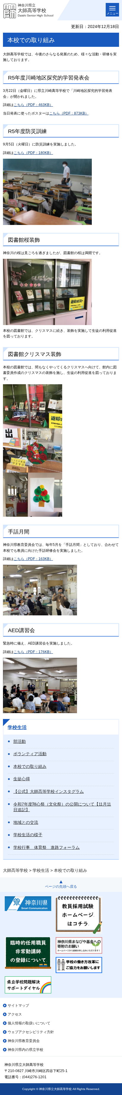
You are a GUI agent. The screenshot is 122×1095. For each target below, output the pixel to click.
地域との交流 (25, 822)
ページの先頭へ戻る (61, 886)
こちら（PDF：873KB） (69, 113)
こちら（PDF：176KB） (33, 652)
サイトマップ (18, 1005)
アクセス (15, 1014)
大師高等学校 (15, 870)
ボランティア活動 (29, 753)
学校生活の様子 (27, 834)
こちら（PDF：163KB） (33, 559)
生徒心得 (21, 778)
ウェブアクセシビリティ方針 (31, 1032)
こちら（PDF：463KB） (33, 105)
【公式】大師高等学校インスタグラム (48, 791)
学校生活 (17, 727)
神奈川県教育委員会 (24, 1041)
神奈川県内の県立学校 (25, 1050)
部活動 (19, 741)
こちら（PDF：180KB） (33, 153)
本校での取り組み (29, 766)
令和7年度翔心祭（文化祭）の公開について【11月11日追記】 (62, 807)
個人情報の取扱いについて (29, 1023)
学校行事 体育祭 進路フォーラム (46, 847)
